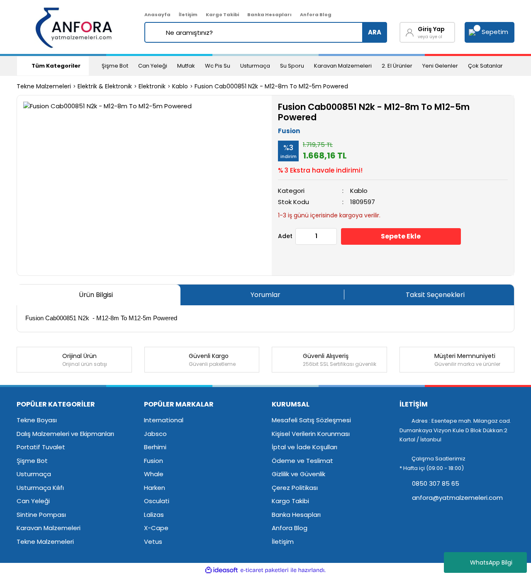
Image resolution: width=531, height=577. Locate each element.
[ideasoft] (221, 570)
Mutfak (186, 66)
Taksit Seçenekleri (435, 294)
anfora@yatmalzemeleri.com (456, 497)
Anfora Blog (315, 14)
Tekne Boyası (37, 420)
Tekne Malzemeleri (45, 541)
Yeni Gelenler (440, 66)
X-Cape (156, 527)
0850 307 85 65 (434, 483)
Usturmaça (255, 66)
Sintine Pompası (41, 514)
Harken (154, 487)
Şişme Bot (115, 66)
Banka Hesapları (269, 14)
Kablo (359, 190)
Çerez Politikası (295, 487)
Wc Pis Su (217, 66)
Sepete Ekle (401, 236)
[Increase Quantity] (330, 236)
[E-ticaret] (264, 570)
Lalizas (154, 514)
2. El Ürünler (397, 66)
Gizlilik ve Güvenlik (298, 474)
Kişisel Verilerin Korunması (311, 433)
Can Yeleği (152, 66)
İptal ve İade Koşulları (304, 447)
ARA (374, 32)
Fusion (289, 131)
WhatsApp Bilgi (491, 562)
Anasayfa (157, 14)
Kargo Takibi (222, 14)
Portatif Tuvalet (41, 447)
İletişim (188, 14)
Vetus (153, 541)
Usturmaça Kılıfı (40, 487)
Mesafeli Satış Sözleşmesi (311, 420)
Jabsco (155, 433)
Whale (153, 474)
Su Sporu (292, 66)
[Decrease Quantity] (302, 236)
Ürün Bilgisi (96, 294)
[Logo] (74, 27)
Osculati (156, 501)
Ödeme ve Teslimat (302, 460)
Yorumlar (265, 294)
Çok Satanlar (485, 66)
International (163, 420)
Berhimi (155, 447)
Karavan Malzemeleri (343, 66)
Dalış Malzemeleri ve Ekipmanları (65, 433)
